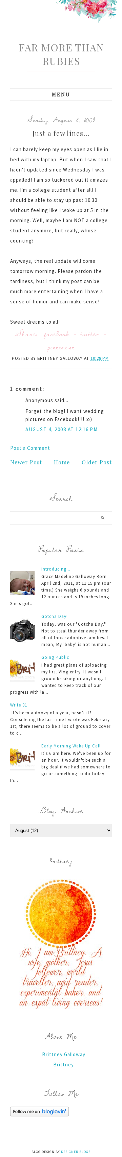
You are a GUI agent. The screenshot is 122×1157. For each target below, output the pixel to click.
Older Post (97, 462)
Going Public (55, 657)
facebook (56, 333)
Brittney (63, 1064)
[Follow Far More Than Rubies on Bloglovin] (39, 1114)
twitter (90, 333)
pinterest (61, 346)
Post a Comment (30, 448)
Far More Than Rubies (61, 54)
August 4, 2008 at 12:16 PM (61, 429)
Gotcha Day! (54, 616)
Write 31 (18, 705)
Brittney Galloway (63, 1054)
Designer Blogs (75, 1152)
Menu (61, 94)
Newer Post (26, 462)
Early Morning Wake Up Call (71, 746)
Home (62, 462)
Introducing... (55, 569)
